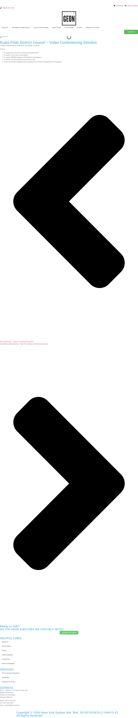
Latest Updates (7, 655)
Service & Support (8, 663)
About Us (5, 27)
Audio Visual (56, 27)
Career (4, 650)
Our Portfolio (69, 27)
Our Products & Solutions (11, 673)
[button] (2, 37)
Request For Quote (92, 27)
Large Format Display (40, 27)
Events (79, 27)
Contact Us (6, 659)
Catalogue (5, 677)
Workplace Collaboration (21, 27)
